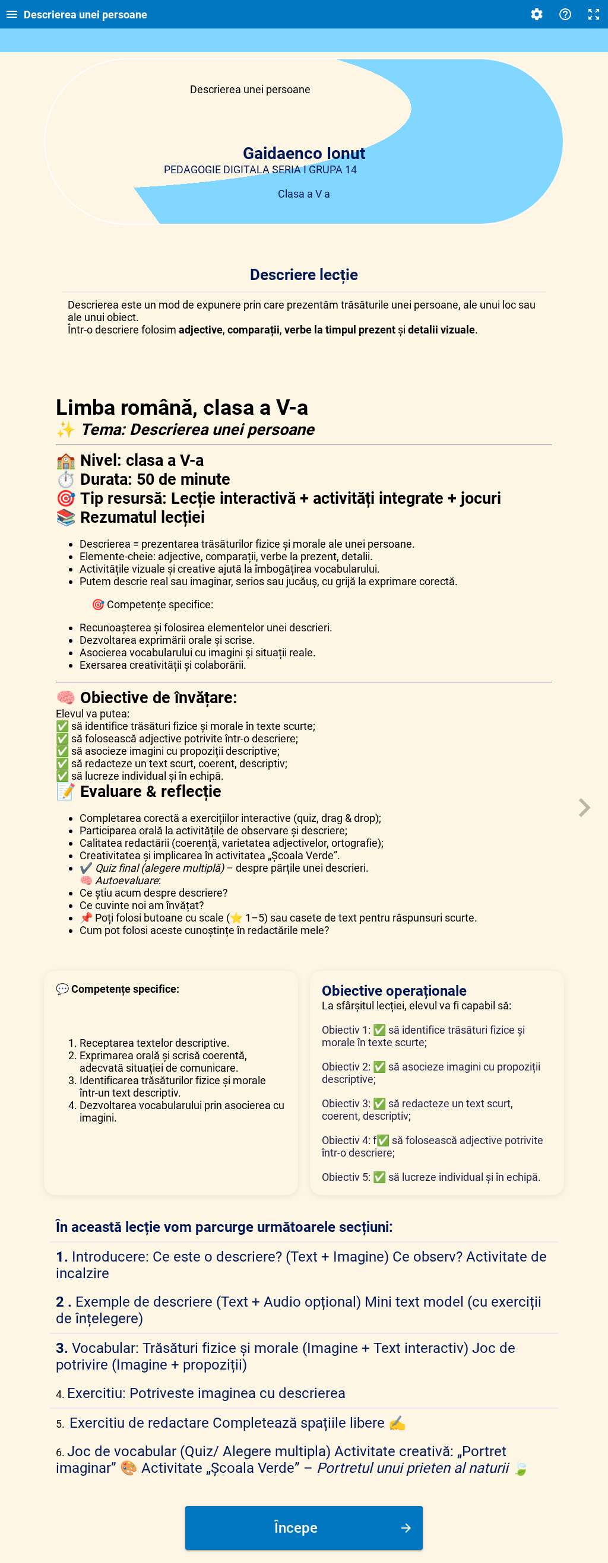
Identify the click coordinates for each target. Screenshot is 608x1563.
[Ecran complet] (594, 14)
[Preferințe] (536, 14)
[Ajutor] (565, 14)
